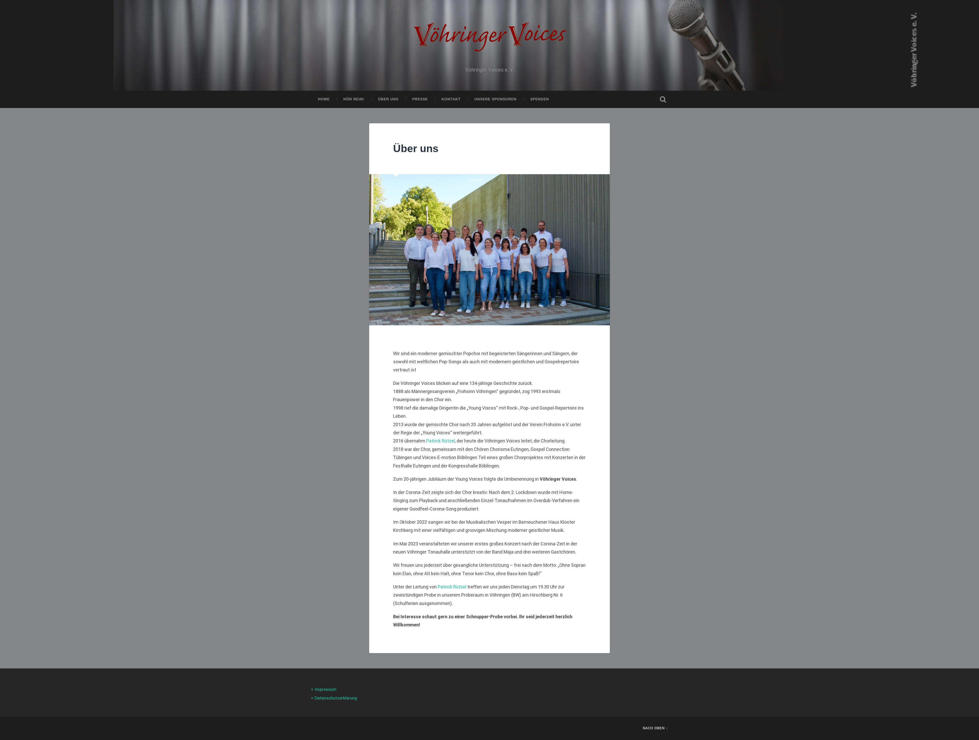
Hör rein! (353, 99)
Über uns (388, 99)
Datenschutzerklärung (336, 698)
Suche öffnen (663, 99)
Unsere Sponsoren (495, 99)
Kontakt (451, 99)
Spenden (539, 99)
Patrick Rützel (440, 440)
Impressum (326, 689)
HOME (324, 99)
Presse (420, 99)
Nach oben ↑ (655, 728)
